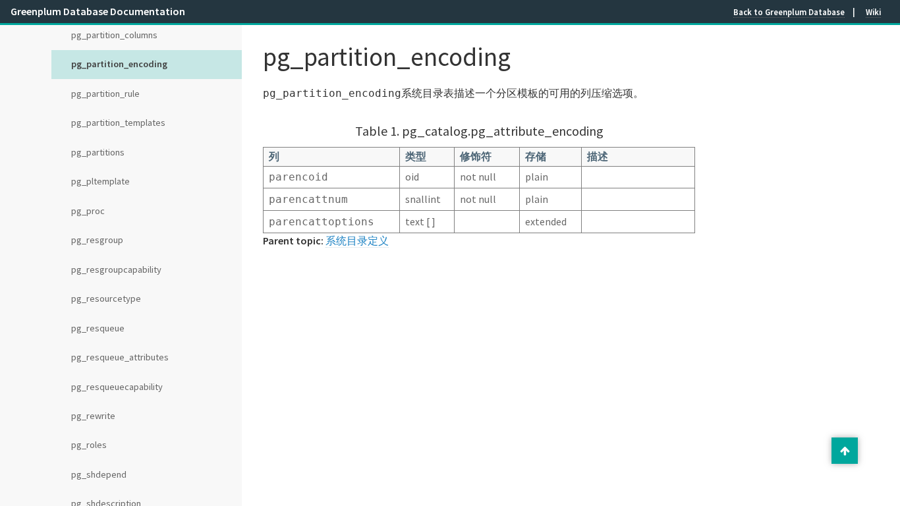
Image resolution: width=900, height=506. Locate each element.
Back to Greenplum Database (789, 12)
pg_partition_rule (105, 93)
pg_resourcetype (106, 298)
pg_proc (88, 211)
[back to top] (844, 450)
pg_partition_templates (118, 122)
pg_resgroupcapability (116, 269)
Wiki (873, 12)
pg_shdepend (99, 474)
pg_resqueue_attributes (120, 357)
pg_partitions (98, 152)
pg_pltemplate (100, 181)
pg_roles (89, 445)
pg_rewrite (93, 416)
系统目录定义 (357, 240)
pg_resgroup (97, 240)
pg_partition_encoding (119, 64)
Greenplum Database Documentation (98, 11)
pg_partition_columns (114, 35)
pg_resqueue (98, 328)
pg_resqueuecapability (117, 387)
